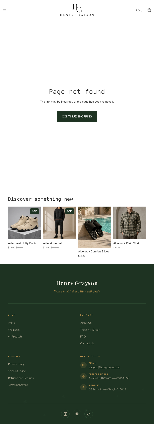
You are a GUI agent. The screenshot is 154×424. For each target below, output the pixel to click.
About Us (86, 322)
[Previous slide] (12, 222)
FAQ (83, 336)
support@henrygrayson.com (104, 367)
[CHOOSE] (34, 233)
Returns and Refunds (21, 378)
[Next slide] (36, 222)
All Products (15, 336)
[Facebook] (77, 414)
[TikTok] (88, 414)
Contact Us (87, 343)
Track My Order (90, 329)
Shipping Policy (16, 371)
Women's (14, 329)
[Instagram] (65, 414)
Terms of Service (18, 384)
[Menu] (4, 10)
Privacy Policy (16, 364)
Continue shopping (77, 116)
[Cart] (149, 10)
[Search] (137, 10)
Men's (11, 322)
